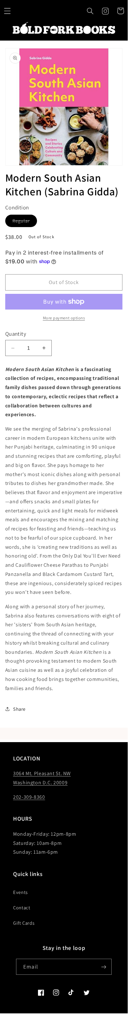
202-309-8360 (29, 796)
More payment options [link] (64, 318)
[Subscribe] (103, 967)
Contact (21, 907)
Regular (24, 222)
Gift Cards (23, 923)
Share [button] (19, 709)
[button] (90, 10)
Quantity (15, 333)
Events (20, 892)
